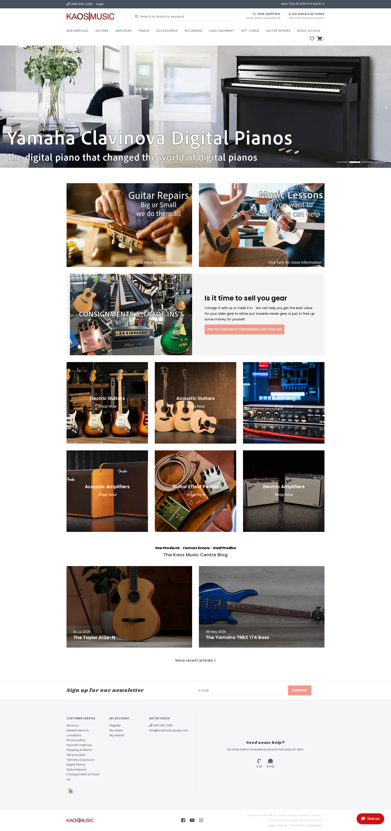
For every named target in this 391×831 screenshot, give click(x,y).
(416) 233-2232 (162, 725)
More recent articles (194, 660)
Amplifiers (123, 31)
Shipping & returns (79, 750)
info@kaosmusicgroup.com (168, 730)
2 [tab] (354, 162)
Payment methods (79, 745)
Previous (14, 107)
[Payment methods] (71, 792)
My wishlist (117, 735)
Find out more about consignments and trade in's (244, 329)
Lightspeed (313, 825)
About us (73, 725)
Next (376, 107)
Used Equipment (221, 31)
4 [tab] (380, 162)
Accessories (167, 31)
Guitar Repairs (278, 31)
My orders (116, 730)
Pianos (144, 31)
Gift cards (250, 31)
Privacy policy (76, 740)
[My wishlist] (312, 39)
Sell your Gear (76, 755)
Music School (309, 31)
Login (100, 4)
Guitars (102, 31)
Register (115, 725)
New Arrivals (77, 31)
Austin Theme (277, 825)
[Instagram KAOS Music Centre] (201, 820)
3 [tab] (367, 162)
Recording (194, 31)
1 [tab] (342, 162)
